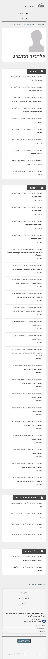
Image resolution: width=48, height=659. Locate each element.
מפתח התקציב (40, 625)
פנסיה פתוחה (41, 635)
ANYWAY (41, 632)
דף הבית (41, 24)
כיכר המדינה (41, 629)
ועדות (24, 18)
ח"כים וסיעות (24, 13)
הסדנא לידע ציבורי (32, 622)
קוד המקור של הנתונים (37, 584)
